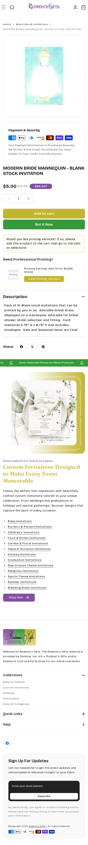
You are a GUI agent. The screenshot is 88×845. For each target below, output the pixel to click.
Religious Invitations (23, 571)
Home (7, 24)
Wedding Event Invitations (27, 587)
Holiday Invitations (22, 554)
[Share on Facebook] (21, 346)
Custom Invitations (16, 687)
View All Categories (16, 704)
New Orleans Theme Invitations (30, 565)
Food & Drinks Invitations (27, 538)
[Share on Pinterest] (43, 346)
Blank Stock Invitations (32, 24)
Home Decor (11, 698)
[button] (3, 7)
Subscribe (44, 796)
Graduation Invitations (24, 560)
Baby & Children (14, 682)
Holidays (9, 693)
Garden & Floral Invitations (28, 543)
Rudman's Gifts (37, 826)
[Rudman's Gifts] (19, 637)
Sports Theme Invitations (26, 576)
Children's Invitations (23, 532)
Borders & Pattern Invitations (30, 526)
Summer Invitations (22, 582)
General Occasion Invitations (29, 549)
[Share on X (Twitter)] (32, 346)
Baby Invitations (20, 521)
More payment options (44, 224)
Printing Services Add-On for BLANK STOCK (48, 270)
